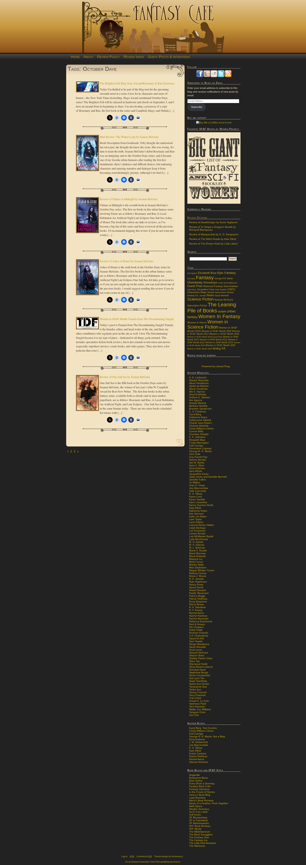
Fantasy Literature (199, 789)
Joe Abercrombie (198, 488)
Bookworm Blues (198, 777)
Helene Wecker (197, 459)
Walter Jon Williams (200, 709)
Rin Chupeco (196, 627)
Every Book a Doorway (202, 783)
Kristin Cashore (197, 753)
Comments (144, 856)
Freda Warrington (199, 442)
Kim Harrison (196, 513)
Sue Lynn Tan (196, 678)
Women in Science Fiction (207, 324)
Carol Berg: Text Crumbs (203, 728)
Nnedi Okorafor (197, 590)
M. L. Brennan (197, 547)
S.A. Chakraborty (198, 635)
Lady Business (197, 797)
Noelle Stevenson (199, 593)
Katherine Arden (198, 510)
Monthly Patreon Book (216, 292)
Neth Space (195, 806)
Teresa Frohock (198, 692)
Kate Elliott (195, 508)
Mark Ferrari (196, 561)
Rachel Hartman (198, 615)
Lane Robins (196, 522)
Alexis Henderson (199, 383)
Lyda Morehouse (198, 539)
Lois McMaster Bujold (201, 536)
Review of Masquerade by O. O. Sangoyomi (213, 234)
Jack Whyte (195, 471)
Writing (217, 348)
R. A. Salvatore (197, 607)
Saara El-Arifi (196, 638)
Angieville (194, 775)
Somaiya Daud (197, 669)
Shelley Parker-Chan (200, 658)
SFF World (195, 828)
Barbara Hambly (198, 405)
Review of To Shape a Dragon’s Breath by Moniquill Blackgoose (212, 228)
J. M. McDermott (198, 742)
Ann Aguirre (192, 273)
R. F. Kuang (195, 610)
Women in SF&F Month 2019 (224, 334)
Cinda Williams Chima (201, 428)
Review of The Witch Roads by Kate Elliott (212, 239)
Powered (215, 366)
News (210, 295)
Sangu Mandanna (199, 644)
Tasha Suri (195, 689)
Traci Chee (195, 698)
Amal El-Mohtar (197, 394)
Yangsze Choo (197, 712)
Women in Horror (197, 322)
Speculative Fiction (197, 305)
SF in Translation (198, 820)
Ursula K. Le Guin (199, 700)
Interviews (191, 289)
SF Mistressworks (199, 823)
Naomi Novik (196, 587)
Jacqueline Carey (206, 289)
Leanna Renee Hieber (201, 525)
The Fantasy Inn (198, 840)
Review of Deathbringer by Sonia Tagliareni (213, 222)
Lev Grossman (197, 530)
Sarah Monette (222, 295)
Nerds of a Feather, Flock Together (208, 803)
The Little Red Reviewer (202, 843)
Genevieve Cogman (200, 448)
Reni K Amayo (197, 624)
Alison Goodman (198, 388)
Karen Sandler (197, 499)
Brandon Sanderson (200, 408)
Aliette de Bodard (198, 386)
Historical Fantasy (213, 286)
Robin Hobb (195, 629)
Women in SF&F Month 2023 (219, 342)
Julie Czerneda (197, 490)
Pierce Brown (196, 604)
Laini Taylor (195, 519)
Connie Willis (196, 431)
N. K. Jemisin (196, 578)
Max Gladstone (197, 567)
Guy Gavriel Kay (198, 456)
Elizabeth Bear (207, 272)
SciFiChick (195, 814)
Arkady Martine (197, 403)
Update (222, 311)
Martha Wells (196, 564)
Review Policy (108, 57)
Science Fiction (200, 299)
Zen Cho (194, 715)
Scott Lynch (195, 649)
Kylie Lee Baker (198, 516)
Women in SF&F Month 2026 (199, 349)
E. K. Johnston (197, 437)
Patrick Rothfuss (198, 598)
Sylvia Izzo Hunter (199, 683)
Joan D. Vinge (197, 485)
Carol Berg (195, 414)
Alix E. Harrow (197, 391)
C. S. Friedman (197, 411)
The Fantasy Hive (199, 837)
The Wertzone (197, 845)
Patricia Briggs (197, 595)
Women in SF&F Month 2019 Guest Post (204, 337)
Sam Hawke (196, 641)
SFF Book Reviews (199, 826)
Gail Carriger (196, 445)
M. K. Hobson (196, 544)
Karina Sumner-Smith (201, 505)
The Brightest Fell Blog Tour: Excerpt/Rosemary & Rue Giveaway (137, 83)
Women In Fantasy (219, 316)
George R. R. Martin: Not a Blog (207, 736)
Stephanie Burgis (198, 672)
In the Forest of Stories (202, 792)
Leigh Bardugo (197, 527)
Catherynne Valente (200, 420)
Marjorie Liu (195, 559)
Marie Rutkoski (197, 556)
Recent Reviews (197, 217)
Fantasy (205, 277)
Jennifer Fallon (197, 479)
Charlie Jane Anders (200, 422)
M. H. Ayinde (196, 542)
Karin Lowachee (198, 502)
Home (75, 57)
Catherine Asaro (198, 417)
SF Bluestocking (198, 817)
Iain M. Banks (196, 462)
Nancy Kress (196, 584)
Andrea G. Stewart (199, 397)
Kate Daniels (220, 289)
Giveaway (195, 282)
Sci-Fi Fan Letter (198, 811)
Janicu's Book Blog (199, 794)
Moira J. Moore (197, 576)
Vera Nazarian (197, 706)
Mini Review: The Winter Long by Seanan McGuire (129, 137)
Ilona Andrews (231, 286)
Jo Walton (194, 482)
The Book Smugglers (201, 834)
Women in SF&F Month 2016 (216, 331)
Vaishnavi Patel (197, 703)
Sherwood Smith (198, 664)
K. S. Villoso (195, 493)
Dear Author (196, 780)
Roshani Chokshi (198, 632)
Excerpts (191, 278)
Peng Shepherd (198, 601)
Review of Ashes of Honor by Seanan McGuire (126, 261)
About (88, 57)
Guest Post (194, 286)
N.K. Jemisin (200, 295)
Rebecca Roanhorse (200, 621)
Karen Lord (195, 496)
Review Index (133, 57)
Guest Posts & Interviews (169, 57)
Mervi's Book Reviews (201, 800)
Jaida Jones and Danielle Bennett (208, 476)
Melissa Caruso (197, 573)
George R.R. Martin (223, 278)
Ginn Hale (194, 454)
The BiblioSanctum (199, 831)
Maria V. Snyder (198, 550)
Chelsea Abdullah (199, 425)
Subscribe (196, 106)
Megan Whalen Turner (201, 570)
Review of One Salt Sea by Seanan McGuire (125, 377)
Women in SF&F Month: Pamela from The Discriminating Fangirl (137, 319)
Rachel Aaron (196, 612)
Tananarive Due (198, 686)
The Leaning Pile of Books (211, 307)
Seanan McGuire (223, 299)
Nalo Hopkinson (198, 581)
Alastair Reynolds (199, 380)
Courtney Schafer (199, 434)
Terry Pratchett (197, 695)
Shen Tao (194, 661)
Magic (203, 292)
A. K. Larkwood (197, 377)
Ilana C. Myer (196, 465)
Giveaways (210, 282)
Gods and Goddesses (227, 283)
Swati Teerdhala (198, 681)
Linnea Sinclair (197, 533)
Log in (124, 856)
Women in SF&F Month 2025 (220, 345)
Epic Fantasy (226, 273)
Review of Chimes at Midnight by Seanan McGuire (129, 199)
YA (223, 348)
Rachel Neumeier (199, 618)
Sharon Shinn (196, 655)
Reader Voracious (199, 809)
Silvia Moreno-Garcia (201, 666)
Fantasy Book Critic (200, 786)
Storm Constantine (199, 675)
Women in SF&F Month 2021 (213, 339)
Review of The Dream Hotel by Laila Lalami (213, 243)
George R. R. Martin (200, 451)
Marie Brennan (197, 553)
